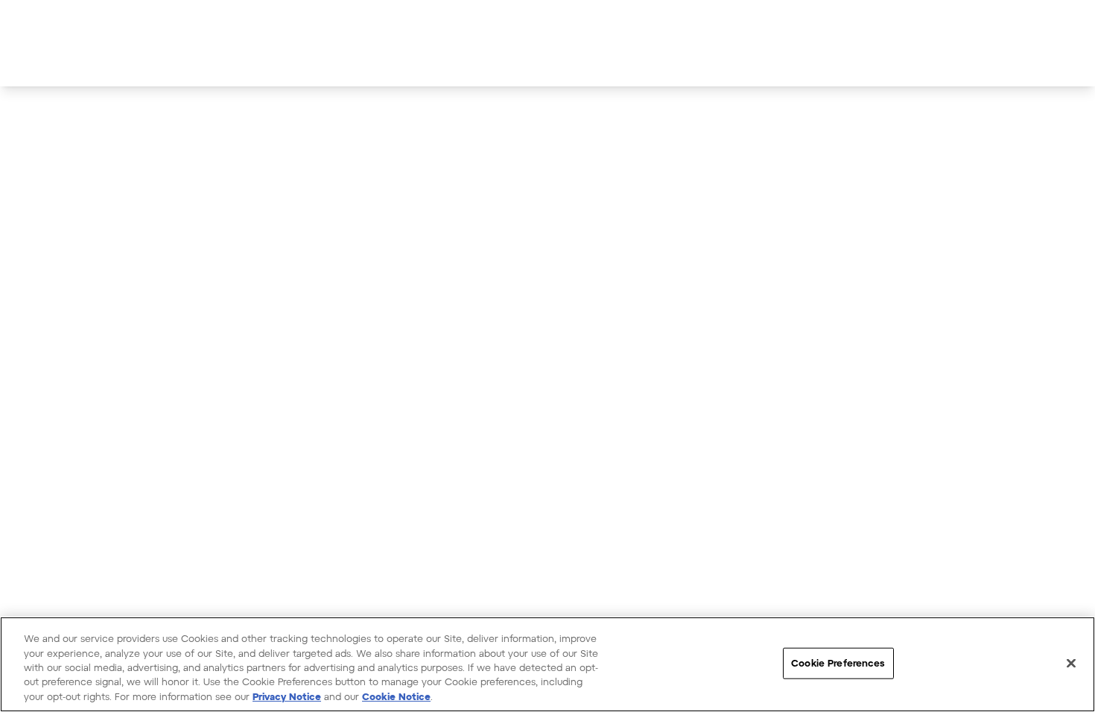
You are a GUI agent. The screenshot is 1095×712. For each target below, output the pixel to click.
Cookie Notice (396, 696)
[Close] (1071, 663)
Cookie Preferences (838, 663)
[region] (547, 664)
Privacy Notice (287, 696)
